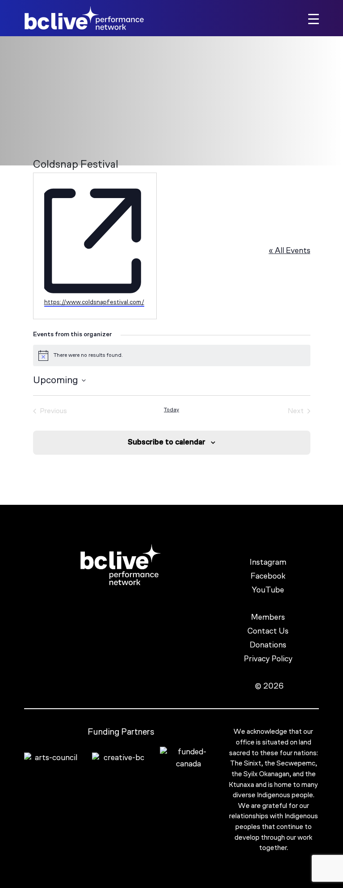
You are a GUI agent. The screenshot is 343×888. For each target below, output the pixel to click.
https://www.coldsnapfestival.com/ (94, 302)
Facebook (269, 577)
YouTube (269, 591)
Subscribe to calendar (166, 442)
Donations (269, 646)
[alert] (171, 355)
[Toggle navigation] (313, 18)
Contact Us (268, 632)
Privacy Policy (269, 659)
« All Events (289, 251)
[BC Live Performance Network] (84, 18)
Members (269, 618)
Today (171, 410)
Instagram (269, 563)
